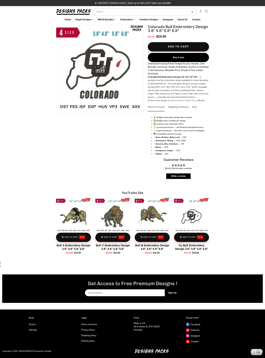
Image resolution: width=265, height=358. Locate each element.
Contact (196, 19)
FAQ (194, 107)
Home (68, 19)
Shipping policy (88, 335)
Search (32, 324)
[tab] (158, 108)
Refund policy (88, 341)
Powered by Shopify (42, 351)
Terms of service (89, 324)
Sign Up (172, 293)
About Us (183, 19)
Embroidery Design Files (185, 100)
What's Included (156, 107)
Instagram (168, 19)
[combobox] (141, 11)
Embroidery (126, 19)
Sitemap (33, 330)
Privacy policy (88, 330)
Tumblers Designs (148, 19)
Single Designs (83, 19)
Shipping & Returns (178, 107)
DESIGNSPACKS (26, 351)
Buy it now (178, 57)
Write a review (178, 176)
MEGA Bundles (106, 19)
